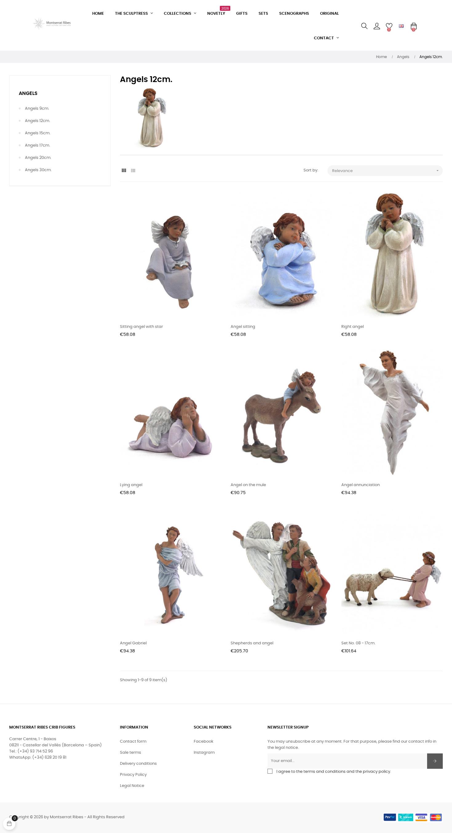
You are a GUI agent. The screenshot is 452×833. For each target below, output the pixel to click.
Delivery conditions (138, 764)
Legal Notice (132, 786)
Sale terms (130, 753)
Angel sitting (243, 327)
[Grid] (124, 171)
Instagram (204, 753)
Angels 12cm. (37, 121)
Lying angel (131, 485)
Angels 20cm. (38, 158)
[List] (133, 171)
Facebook (203, 742)
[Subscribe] (435, 761)
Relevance (386, 170)
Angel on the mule (248, 485)
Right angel (352, 327)
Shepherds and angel (252, 643)
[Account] (377, 26)
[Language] (401, 26)
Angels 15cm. (37, 133)
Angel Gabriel (133, 643)
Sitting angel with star (141, 327)
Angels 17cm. (37, 145)
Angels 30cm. (38, 170)
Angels (28, 93)
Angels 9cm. (37, 109)
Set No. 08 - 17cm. (358, 643)
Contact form (133, 742)
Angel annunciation (360, 485)
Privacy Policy (133, 775)
